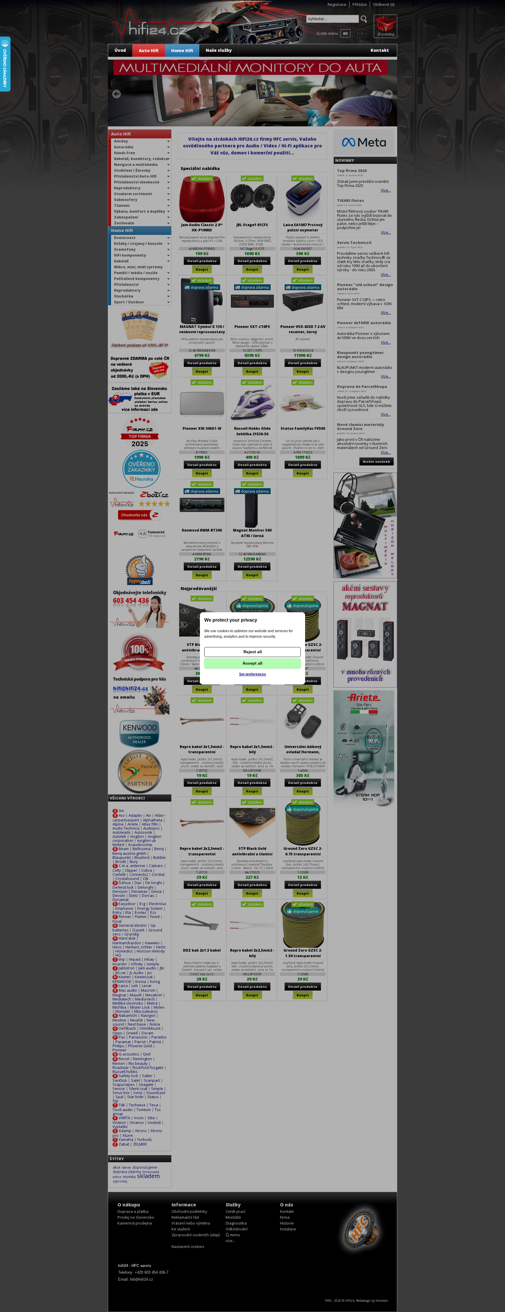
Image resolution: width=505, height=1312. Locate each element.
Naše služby (219, 50)
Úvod (120, 50)
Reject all (252, 651)
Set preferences (252, 674)
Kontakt (380, 50)
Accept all (252, 663)
